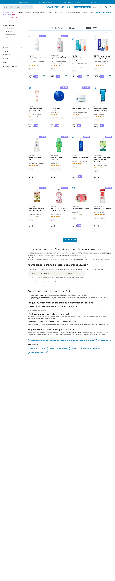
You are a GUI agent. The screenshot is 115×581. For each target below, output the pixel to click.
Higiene (62, 12)
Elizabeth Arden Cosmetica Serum (38, 348)
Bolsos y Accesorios (7, 13)
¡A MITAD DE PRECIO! (14, 15)
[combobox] (18, 7)
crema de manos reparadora (86, 340)
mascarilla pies (52, 340)
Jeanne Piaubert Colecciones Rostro (59, 348)
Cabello (56, 12)
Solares (50, 12)
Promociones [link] (107, 12)
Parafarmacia (76, 12)
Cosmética (36, 12)
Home (4, 21)
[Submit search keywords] (31, 7)
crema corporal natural (103, 340)
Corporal (14, 21)
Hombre (68, 12)
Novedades (98, 12)
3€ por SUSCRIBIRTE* (22, 2)
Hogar (91, 12)
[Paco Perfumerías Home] (58, 7)
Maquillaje (43, 12)
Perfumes (28, 12)
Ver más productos (70, 240)
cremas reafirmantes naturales (37, 340)
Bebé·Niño (85, 12)
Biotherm (97, 348)
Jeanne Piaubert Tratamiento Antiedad (82, 348)
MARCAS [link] (21, 12)
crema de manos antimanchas (67, 340)
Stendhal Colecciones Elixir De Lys (38, 352)
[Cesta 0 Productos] (111, 7)
